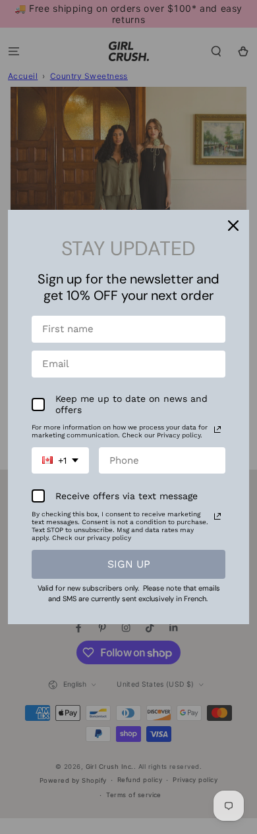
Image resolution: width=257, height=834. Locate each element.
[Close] (233, 225)
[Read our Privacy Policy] (217, 429)
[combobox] (60, 460)
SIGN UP (128, 564)
